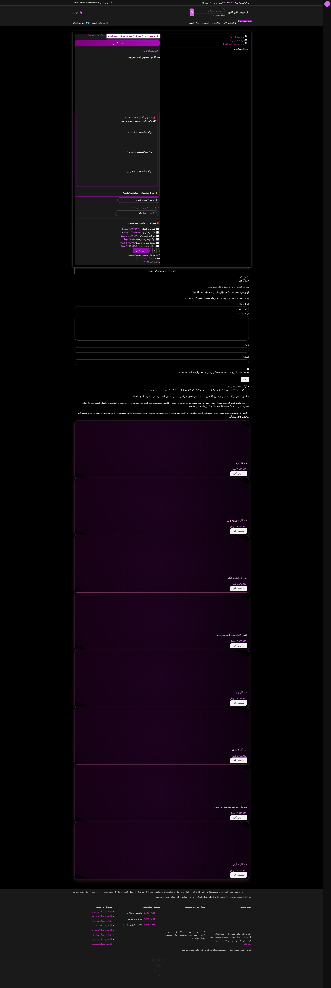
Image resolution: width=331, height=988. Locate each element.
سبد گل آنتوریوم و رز (237, 520)
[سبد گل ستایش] (227, 842)
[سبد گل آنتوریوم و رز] (227, 499)
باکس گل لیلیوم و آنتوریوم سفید (232, 635)
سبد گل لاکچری (239, 749)
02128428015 (79, 3)
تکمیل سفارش (141, 251)
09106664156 (91, 3)
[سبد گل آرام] (227, 441)
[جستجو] (192, 12)
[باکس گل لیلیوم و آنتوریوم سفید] (227, 613)
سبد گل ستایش (239, 864)
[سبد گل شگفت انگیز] (227, 556)
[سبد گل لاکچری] (227, 728)
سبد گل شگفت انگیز (237, 577)
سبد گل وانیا (241, 692)
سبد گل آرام (241, 463)
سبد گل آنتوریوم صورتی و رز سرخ (230, 807)
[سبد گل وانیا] (227, 671)
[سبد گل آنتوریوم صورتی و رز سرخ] (227, 785)
